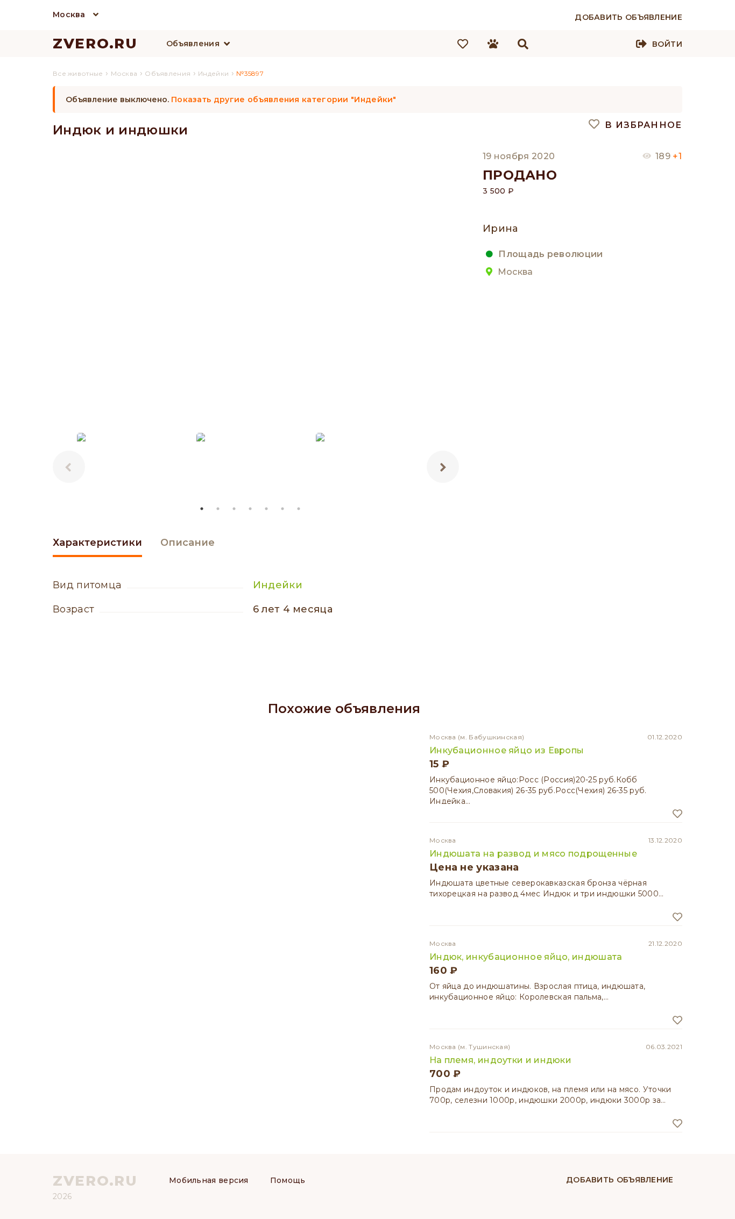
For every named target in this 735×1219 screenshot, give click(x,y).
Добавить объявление (620, 1180)
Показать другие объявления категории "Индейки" (284, 99)
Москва (69, 14)
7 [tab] (299, 508)
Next (443, 467)
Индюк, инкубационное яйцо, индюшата (526, 957)
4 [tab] (250, 508)
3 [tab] (234, 508)
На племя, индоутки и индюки (500, 1060)
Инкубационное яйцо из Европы (506, 750)
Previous (69, 467)
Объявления (193, 43)
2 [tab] (218, 508)
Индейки (277, 585)
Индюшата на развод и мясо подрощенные (533, 854)
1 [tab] (202, 508)
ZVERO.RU (95, 43)
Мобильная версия (209, 1180)
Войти (667, 44)
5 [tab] (267, 508)
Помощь (288, 1180)
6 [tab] (283, 508)
